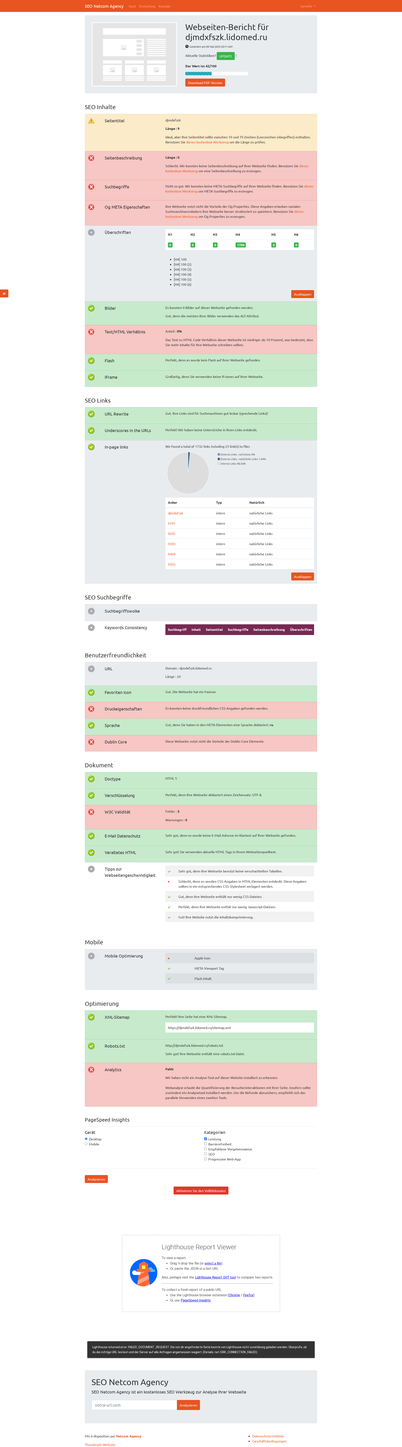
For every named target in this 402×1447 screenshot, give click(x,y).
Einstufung (147, 6)
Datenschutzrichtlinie (268, 1436)
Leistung (214, 1139)
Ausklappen (302, 294)
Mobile (94, 1144)
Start (132, 6)
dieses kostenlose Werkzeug (207, 142)
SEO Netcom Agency (104, 6)
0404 (171, 554)
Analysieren (96, 1179)
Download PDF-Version (205, 82)
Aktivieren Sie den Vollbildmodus (201, 1190)
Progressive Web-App (224, 1159)
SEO (211, 1154)
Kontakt (164, 6)
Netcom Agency (128, 1436)
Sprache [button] (306, 6)
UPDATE (225, 56)
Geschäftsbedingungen (269, 1441)
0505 (171, 564)
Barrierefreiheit (220, 1144)
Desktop (95, 1139)
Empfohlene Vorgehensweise (230, 1149)
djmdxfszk (175, 513)
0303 (171, 544)
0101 (171, 523)
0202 (171, 533)
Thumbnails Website (100, 1444)
